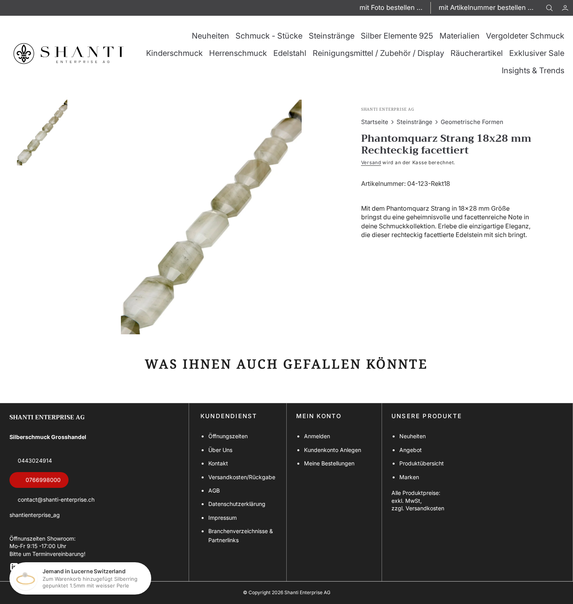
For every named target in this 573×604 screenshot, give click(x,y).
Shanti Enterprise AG (307, 592)
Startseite (374, 122)
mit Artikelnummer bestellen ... (486, 7)
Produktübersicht (421, 463)
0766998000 (43, 479)
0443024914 (35, 460)
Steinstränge (414, 122)
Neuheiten (412, 436)
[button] (565, 8)
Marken (409, 477)
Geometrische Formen (472, 122)
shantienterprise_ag (34, 514)
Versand (371, 162)
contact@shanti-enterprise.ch (56, 499)
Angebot (410, 450)
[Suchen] (549, 8)
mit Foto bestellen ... (391, 7)
